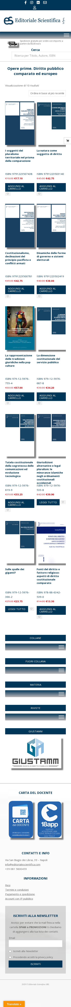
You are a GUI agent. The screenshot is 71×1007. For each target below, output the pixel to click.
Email (12, 938)
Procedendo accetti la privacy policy (32, 957)
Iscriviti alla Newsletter (25, 951)
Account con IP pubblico (19, 898)
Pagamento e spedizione (20, 894)
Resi (7, 885)
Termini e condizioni (17, 889)
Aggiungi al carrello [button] (16, 187)
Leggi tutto (48, 502)
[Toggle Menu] (66, 35)
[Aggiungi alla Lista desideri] (8, 194)
